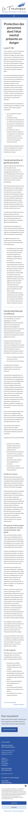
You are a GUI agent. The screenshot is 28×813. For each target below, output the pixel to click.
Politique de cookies (8, 811)
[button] (25, 786)
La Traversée (14, 7)
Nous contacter (9, 729)
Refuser (14, 807)
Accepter (14, 803)
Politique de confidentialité (18, 811)
